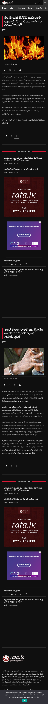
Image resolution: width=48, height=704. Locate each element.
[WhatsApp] (20, 70)
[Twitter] (9, 70)
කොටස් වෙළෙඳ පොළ (10, 264)
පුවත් (4, 30)
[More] (16, 136)
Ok (25, 701)
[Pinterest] (15, 70)
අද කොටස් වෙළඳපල (12, 261)
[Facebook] (4, 70)
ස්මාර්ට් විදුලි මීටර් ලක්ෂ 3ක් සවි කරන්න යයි (21, 169)
